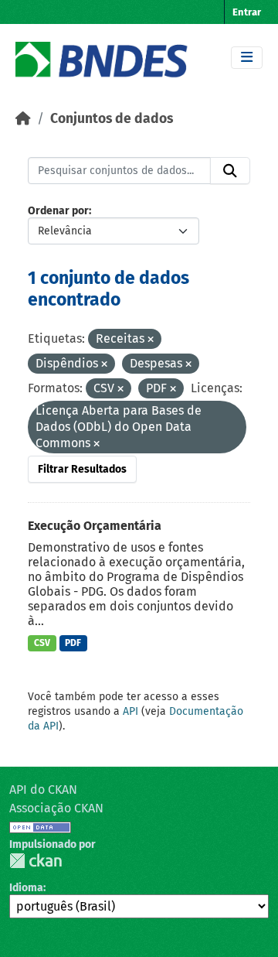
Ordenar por (58, 210)
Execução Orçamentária (94, 525)
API (130, 711)
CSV (42, 642)
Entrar (246, 12)
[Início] (23, 119)
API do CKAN (43, 789)
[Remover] (150, 340)
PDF (73, 642)
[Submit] (230, 171)
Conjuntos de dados (111, 119)
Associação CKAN (56, 808)
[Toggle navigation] (247, 57)
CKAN (35, 861)
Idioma (26, 887)
